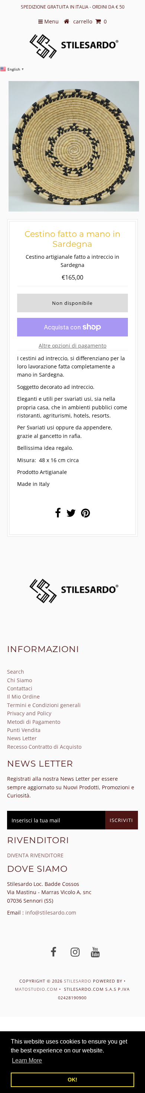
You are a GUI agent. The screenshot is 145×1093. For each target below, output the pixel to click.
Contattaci (19, 688)
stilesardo (78, 981)
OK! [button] (72, 1080)
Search (15, 671)
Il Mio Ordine (23, 696)
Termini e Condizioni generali (44, 705)
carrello (90, 21)
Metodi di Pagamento (33, 721)
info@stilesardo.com (50, 912)
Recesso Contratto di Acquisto (44, 746)
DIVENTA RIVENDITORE (35, 855)
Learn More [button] (27, 1060)
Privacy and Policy (29, 713)
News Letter (22, 738)
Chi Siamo (19, 680)
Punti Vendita (24, 729)
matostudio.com (36, 989)
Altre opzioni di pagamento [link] (72, 345)
